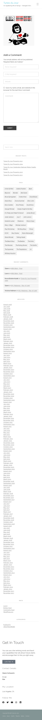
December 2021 (8, 418)
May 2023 (6, 384)
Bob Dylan (24, 193)
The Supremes (9, 249)
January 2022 (7, 416)
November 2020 (8, 445)
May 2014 (6, 581)
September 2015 (9, 548)
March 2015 (7, 560)
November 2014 (8, 569)
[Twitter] (8, 702)
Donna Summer (19, 201)
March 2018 (7, 491)
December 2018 (8, 481)
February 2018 (8, 493)
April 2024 (6, 361)
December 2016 (8, 518)
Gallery (22, 716)
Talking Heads (21, 237)
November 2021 (8, 420)
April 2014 (6, 583)
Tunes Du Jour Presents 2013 (13, 175)
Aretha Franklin (21, 189)
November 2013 (8, 593)
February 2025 (8, 341)
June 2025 (6, 333)
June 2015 (6, 554)
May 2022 (6, 408)
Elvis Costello (9, 205)
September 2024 (9, 351)
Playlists (18, 716)
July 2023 (6, 380)
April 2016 (6, 534)
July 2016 (6, 528)
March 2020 (7, 461)
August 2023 (7, 378)
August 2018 (7, 485)
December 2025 (8, 321)
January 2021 (7, 441)
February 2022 (8, 414)
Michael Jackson (21, 225)
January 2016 (7, 540)
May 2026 (6, 310)
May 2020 (6, 457)
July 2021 (6, 428)
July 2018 (6, 487)
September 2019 (9, 469)
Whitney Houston (10, 253)
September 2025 (9, 327)
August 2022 (7, 402)
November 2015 (8, 544)
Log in (5, 606)
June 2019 (6, 473)
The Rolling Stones (21, 245)
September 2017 (8, 499)
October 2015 (8, 546)
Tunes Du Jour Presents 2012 (13, 161)
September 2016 (9, 524)
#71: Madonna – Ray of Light (20, 285)
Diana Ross (8, 201)
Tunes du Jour (10, 2)
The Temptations (22, 249)
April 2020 (6, 459)
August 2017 (7, 501)
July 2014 (6, 577)
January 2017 (7, 516)
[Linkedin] (20, 702)
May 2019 (6, 475)
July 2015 (6, 552)
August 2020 (7, 451)
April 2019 (6, 477)
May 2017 (6, 508)
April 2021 (6, 434)
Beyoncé (7, 193)
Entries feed (7, 608)
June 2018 (6, 489)
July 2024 (6, 355)
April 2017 (6, 510)
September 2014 (9, 573)
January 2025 (7, 343)
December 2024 (8, 345)
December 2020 (8, 443)
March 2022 (7, 412)
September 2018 (9, 483)
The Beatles (21, 241)
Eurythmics (30, 205)
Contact (27, 716)
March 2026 (7, 315)
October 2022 (8, 398)
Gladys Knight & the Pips (24, 209)
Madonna (20, 221)
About (8, 716)
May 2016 (6, 532)
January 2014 (7, 589)
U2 (30, 249)
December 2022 (8, 394)
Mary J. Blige (9, 225)
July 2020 (6, 453)
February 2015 (8, 562)
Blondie (15, 193)
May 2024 (6, 359)
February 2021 (8, 438)
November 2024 (8, 347)
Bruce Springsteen (10, 197)
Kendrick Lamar (9, 221)
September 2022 (9, 400)
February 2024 (8, 365)
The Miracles (9, 245)
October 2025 (8, 325)
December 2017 (8, 495)
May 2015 (6, 556)
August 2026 (7, 304)
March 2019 (7, 479)
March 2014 (7, 585)
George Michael (9, 209)
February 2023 (8, 390)
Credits (12, 716)
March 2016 (7, 536)
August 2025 (7, 329)
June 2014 (6, 579)
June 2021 (6, 430)
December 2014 (8, 567)
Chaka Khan (22, 197)
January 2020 (7, 465)
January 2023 (7, 392)
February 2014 (8, 587)
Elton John (30, 201)
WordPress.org (8, 612)
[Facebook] (3, 702)
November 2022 (8, 396)
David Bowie (33, 197)
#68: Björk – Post (16, 268)
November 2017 (8, 497)
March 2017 (7, 512)
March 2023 (7, 388)
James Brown (31, 213)
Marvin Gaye (30, 221)
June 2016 (6, 530)
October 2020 (8, 447)
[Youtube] (12, 702)
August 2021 (7, 426)
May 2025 (6, 335)
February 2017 (8, 514)
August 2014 (7, 575)
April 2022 (6, 410)
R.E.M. (6, 233)
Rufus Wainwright (27, 233)
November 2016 (8, 520)
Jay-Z (18, 217)
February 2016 (8, 538)
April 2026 (6, 313)
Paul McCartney (9, 229)
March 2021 (7, 436)
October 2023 (8, 373)
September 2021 (9, 424)
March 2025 (7, 339)
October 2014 (8, 571)
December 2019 (8, 467)
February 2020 (8, 463)
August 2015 (7, 550)
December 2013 (8, 591)
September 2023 (9, 375)
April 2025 (6, 337)
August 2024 (7, 353)
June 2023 (6, 382)
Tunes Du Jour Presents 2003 (13, 172)
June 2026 (6, 308)
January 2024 (7, 367)
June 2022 (6, 406)
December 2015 (8, 542)
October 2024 (8, 349)
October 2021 (8, 422)
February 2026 (8, 317)
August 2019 (7, 471)
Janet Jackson (9, 217)
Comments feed (8, 610)
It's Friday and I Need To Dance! (14, 213)
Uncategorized (9, 627)
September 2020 (9, 449)
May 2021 (6, 432)
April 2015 (6, 558)
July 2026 (6, 306)
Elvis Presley (20, 205)
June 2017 (6, 506)
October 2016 (8, 522)
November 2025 (8, 323)
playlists (7, 625)
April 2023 (6, 386)
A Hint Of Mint (9, 189)
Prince (31, 229)
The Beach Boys (9, 241)
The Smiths (33, 245)
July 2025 (6, 331)
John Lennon (27, 217)
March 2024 (7, 363)
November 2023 (8, 371)
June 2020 (6, 455)
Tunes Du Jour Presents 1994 (13, 164)
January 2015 (7, 564)
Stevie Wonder (9, 237)
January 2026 (7, 319)
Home (4, 716)
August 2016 (7, 526)
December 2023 (8, 369)
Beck (30, 189)
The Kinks (31, 241)
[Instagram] (16, 702)
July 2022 (6, 404)
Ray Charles (15, 233)
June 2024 (6, 357)
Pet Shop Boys (22, 229)
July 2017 (6, 504)
